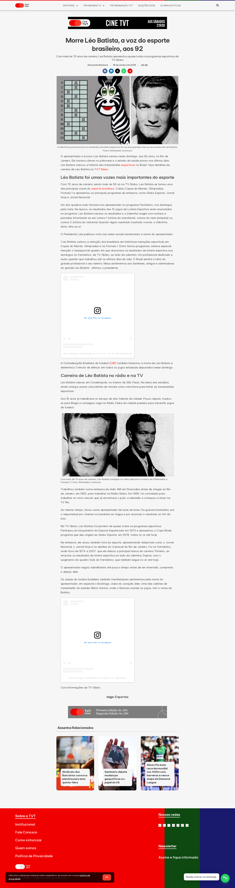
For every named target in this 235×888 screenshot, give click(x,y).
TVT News (101, 169)
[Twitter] (173, 825)
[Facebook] (178, 825)
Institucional (25, 824)
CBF (113, 363)
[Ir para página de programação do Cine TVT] (117, 28)
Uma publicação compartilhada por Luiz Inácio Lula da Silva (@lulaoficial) (97, 353)
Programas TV (92, 5)
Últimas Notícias (170, 5)
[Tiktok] (182, 825)
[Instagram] (168, 825)
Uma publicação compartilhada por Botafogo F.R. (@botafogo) (97, 678)
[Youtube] (159, 825)
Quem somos (25, 848)
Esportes (121, 697)
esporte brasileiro (102, 188)
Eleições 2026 (146, 5)
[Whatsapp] (164, 825)
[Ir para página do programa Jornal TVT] (117, 717)
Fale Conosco (26, 832)
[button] (217, 5)
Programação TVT (121, 5)
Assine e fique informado (178, 857)
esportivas (128, 165)
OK (106, 877)
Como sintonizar (28, 840)
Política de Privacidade (34, 856)
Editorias (69, 5)
